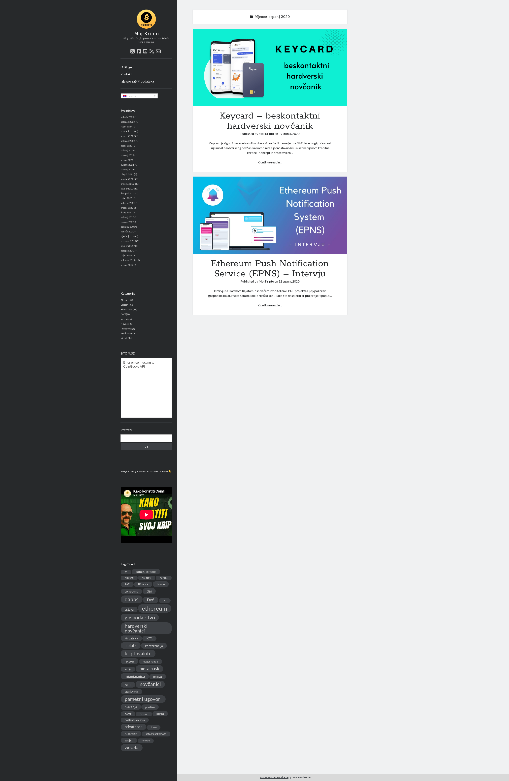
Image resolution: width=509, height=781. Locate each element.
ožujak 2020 (127, 226)
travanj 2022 (127, 155)
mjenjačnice (135, 676)
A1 (126, 572)
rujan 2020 (126, 198)
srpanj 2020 (127, 207)
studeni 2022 (128, 136)
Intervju (125, 319)
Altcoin (124, 299)
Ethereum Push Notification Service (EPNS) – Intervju (270, 215)
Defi (150, 599)
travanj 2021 (127, 169)
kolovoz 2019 (128, 260)
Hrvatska (131, 638)
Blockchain (126, 309)
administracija (146, 571)
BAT (127, 584)
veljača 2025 (127, 117)
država (129, 609)
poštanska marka (135, 720)
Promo (153, 727)
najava (157, 676)
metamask (149, 668)
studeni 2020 (128, 188)
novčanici (150, 684)
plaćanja (131, 707)
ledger (129, 661)
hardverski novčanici (136, 628)
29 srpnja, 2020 (289, 133)
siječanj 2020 (128, 236)
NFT (128, 685)
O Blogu (126, 67)
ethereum (154, 608)
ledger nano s (150, 661)
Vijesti (124, 338)
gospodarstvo (140, 617)
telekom (146, 740)
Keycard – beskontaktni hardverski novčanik (270, 67)
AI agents (146, 577)
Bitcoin (124, 304)
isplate (131, 645)
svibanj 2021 (127, 164)
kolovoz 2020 (128, 202)
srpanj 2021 (127, 159)
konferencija (154, 646)
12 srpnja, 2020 (289, 281)
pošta (160, 713)
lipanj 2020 (126, 212)
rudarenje (131, 733)
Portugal (144, 714)
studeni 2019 (128, 245)
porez (128, 713)
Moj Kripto (146, 34)
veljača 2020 (127, 231)
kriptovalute (138, 653)
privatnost (133, 726)
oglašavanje (131, 691)
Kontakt (126, 74)
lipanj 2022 (126, 145)
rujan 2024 (126, 126)
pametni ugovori (143, 699)
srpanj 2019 (127, 264)
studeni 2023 (128, 131)
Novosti (125, 323)
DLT (165, 600)
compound (131, 591)
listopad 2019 (128, 250)
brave (161, 584)
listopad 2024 (128, 121)
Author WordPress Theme (274, 777)
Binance (143, 584)
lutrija (128, 669)
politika (150, 707)
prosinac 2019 (128, 241)
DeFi (123, 314)
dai (149, 591)
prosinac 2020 (128, 183)
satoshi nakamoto (156, 733)
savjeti (129, 740)
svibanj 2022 (127, 150)
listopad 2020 (128, 193)
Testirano (126, 333)
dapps (132, 599)
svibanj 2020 (127, 217)
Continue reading (270, 162)
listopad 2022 (128, 140)
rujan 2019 (126, 255)
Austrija (164, 577)
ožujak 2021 (127, 174)
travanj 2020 (127, 222)
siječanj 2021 (128, 179)
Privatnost (126, 328)
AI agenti (129, 577)
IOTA (149, 638)
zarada (132, 747)
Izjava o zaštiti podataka (137, 81)
